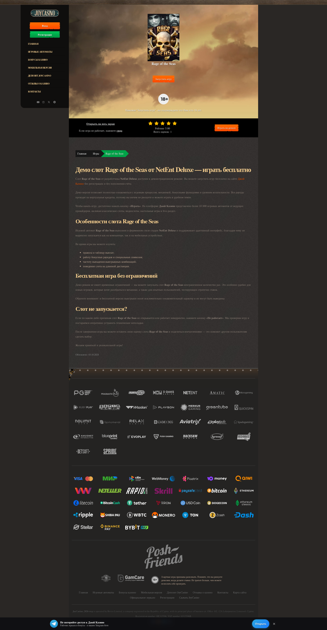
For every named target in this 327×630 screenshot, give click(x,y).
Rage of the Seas (114, 153)
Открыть (260, 624)
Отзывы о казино (39, 83)
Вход (45, 25)
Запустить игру (163, 79)
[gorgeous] (175, 123)
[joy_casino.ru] (43, 102)
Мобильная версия (40, 67)
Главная (33, 43)
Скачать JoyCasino (189, 597)
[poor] (156, 123)
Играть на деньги (226, 128)
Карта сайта (239, 592)
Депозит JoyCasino (39, 75)
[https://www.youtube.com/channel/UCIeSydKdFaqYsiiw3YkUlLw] (38, 102)
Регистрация (45, 34)
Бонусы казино (38, 59)
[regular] (162, 123)
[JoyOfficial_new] (49, 102)
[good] (169, 123)
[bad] (150, 123)
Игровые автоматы (40, 51)
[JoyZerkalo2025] (54, 102)
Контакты (34, 91)
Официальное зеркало (142, 597)
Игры (96, 153)
